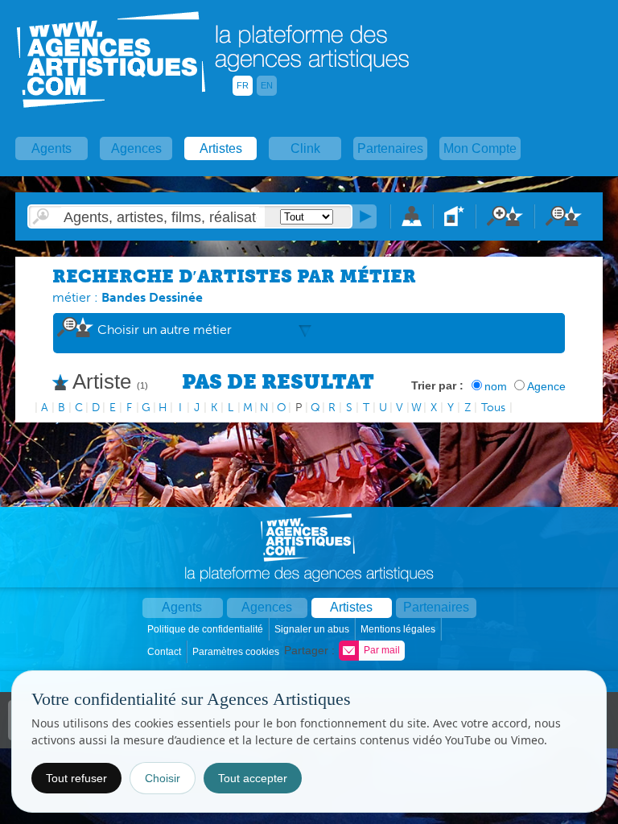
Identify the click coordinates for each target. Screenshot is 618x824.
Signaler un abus (313, 629)
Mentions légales (399, 629)
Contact (165, 651)
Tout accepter (252, 778)
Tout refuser (76, 778)
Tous (493, 407)
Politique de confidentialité (206, 629)
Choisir (162, 778)
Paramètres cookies (237, 651)
